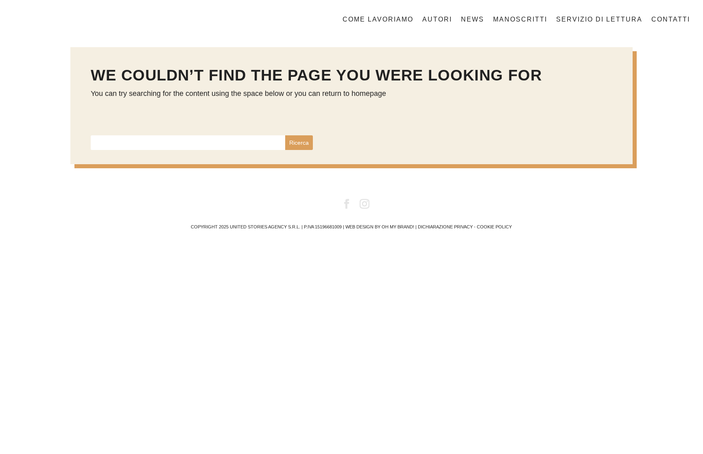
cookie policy (494, 226)
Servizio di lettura (599, 20)
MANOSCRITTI (520, 20)
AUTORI (437, 20)
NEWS (472, 20)
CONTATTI (670, 20)
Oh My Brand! (398, 226)
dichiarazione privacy (445, 226)
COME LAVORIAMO (378, 20)
